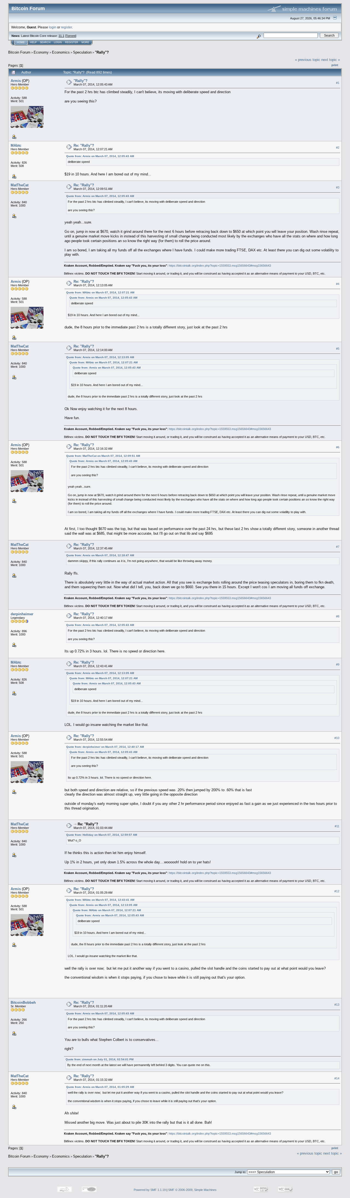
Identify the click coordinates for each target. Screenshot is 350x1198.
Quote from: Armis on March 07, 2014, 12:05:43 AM (100, 156)
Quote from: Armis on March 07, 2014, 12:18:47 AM (100, 555)
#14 (336, 1078)
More (85, 42)
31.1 (61, 35)
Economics (61, 52)
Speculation (82, 52)
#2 (337, 147)
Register (71, 42)
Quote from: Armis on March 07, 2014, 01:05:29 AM (100, 1086)
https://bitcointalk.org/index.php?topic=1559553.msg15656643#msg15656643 (220, 265)
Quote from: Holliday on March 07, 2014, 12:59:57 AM (101, 834)
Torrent (70, 35)
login (52, 27)
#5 (337, 348)
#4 (337, 283)
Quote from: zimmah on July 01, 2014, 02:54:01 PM (99, 1059)
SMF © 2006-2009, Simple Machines (192, 1189)
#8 (337, 616)
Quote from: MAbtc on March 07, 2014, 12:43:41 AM (100, 899)
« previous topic (307, 60)
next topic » (330, 60)
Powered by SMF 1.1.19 (150, 1189)
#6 (337, 447)
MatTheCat (19, 185)
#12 (336, 891)
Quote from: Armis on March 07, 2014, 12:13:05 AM (100, 357)
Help (33, 42)
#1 (337, 82)
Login (58, 42)
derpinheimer (22, 614)
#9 (337, 664)
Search (45, 42)
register (66, 27)
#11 (337, 826)
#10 (336, 738)
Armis (16, 81)
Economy (41, 52)
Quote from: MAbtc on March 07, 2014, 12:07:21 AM (100, 292)
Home (21, 42)
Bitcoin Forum (19, 52)
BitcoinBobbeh (23, 1002)
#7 (337, 546)
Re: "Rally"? (84, 145)
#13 (336, 1004)
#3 (337, 187)
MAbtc (16, 145)
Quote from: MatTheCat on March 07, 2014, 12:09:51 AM (103, 455)
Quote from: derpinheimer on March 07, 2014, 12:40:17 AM (105, 746)
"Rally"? (102, 52)
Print (334, 65)
